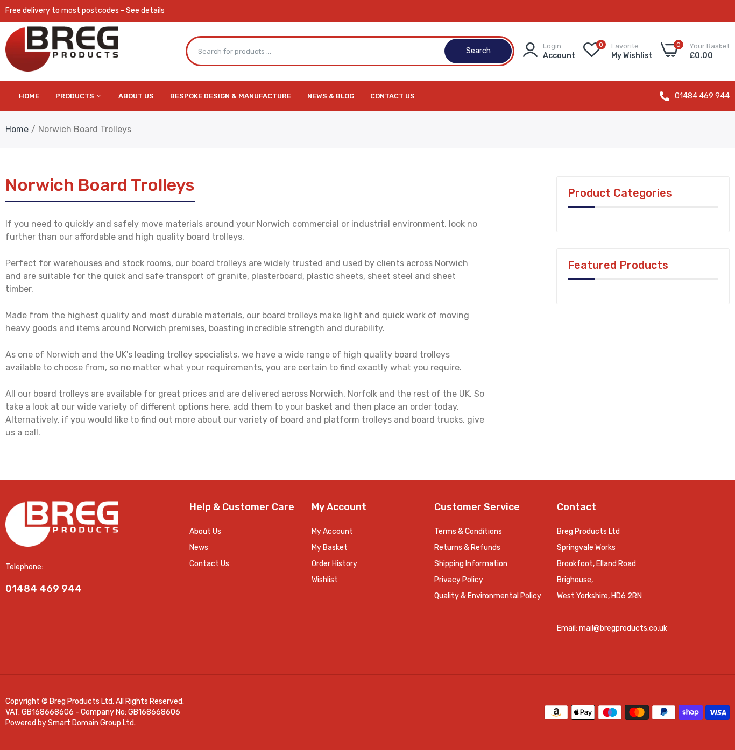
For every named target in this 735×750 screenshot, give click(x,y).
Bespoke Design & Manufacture (230, 96)
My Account (332, 531)
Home (29, 96)
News (198, 547)
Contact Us (392, 96)
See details (145, 10)
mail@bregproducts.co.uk (623, 628)
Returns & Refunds (467, 547)
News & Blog (330, 96)
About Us (136, 96)
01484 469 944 (702, 96)
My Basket (330, 547)
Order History (334, 563)
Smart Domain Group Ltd (91, 722)
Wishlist (325, 579)
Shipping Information (470, 563)
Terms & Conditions (468, 531)
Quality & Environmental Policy (487, 596)
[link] (713, 672)
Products (75, 96)
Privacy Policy (458, 579)
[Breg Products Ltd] (61, 51)
